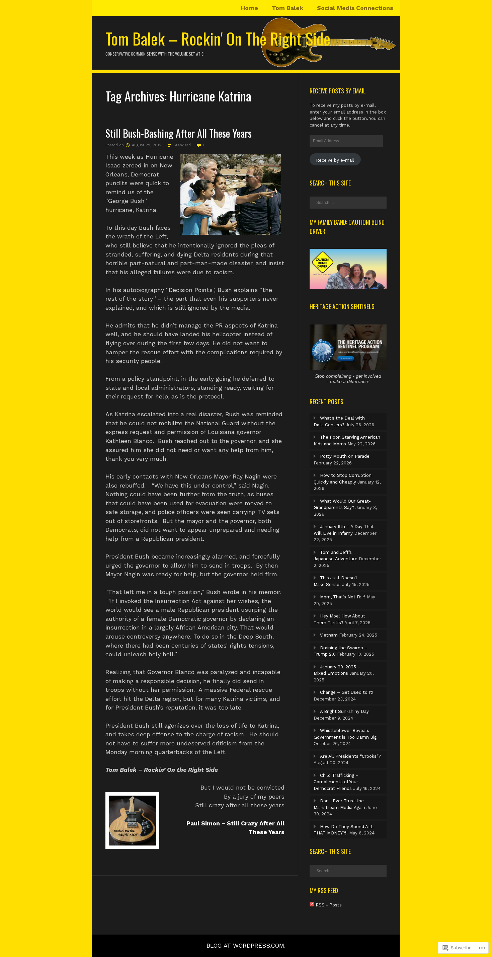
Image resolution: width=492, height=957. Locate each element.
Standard (182, 145)
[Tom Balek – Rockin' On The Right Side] (246, 66)
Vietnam (329, 635)
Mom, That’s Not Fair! (342, 596)
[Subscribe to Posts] (312, 904)
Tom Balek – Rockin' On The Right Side (217, 38)
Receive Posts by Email (338, 90)
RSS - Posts (329, 904)
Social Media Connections (355, 8)
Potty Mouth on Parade (345, 456)
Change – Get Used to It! (347, 692)
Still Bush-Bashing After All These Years (178, 133)
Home (249, 8)
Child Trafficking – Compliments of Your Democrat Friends (336, 782)
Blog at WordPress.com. (246, 945)
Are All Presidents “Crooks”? (350, 756)
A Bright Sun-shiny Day (344, 711)
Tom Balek (287, 8)
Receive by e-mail (335, 160)
